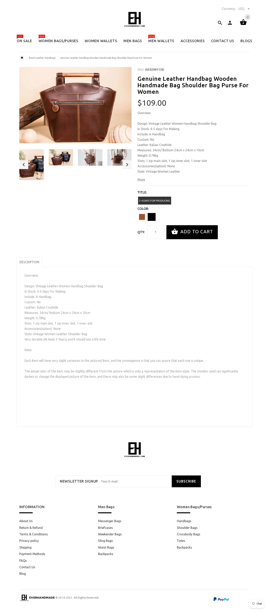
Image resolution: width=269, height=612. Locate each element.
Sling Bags (105, 540)
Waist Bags (106, 547)
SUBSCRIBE (186, 481)
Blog (22, 573)
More (141, 179)
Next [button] (127, 164)
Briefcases (105, 527)
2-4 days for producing (154, 200)
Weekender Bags (110, 534)
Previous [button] (23, 164)
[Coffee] (142, 217)
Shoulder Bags (187, 527)
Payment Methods (32, 554)
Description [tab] (29, 262)
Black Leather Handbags (42, 58)
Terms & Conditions (33, 534)
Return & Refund (31, 527)
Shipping (25, 547)
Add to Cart (196, 231)
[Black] (152, 217)
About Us (26, 521)
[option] (31, 164)
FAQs (23, 560)
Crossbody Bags (188, 534)
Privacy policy (29, 540)
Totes (181, 540)
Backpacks (105, 554)
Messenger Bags (109, 521)
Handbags (184, 521)
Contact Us (27, 567)
